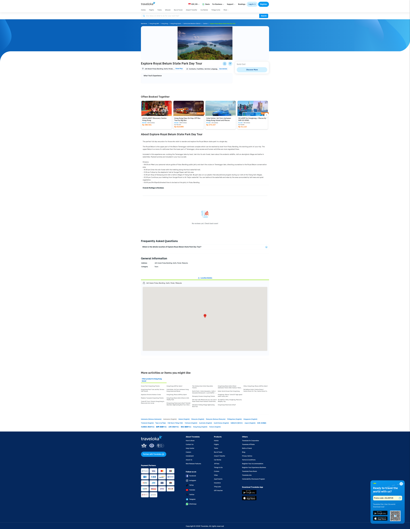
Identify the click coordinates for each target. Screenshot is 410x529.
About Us (189, 460)
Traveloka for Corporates (250, 441)
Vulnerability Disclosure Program (253, 479)
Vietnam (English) (191, 423)
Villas (216, 475)
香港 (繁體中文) (186, 427)
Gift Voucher (218, 490)
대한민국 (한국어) (237, 423)
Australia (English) (205, 423)
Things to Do (218, 467)
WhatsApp (192, 504)
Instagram (192, 480)
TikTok (191, 485)
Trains (216, 448)
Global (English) (184, 419)
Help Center (190, 448)
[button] (252, 4)
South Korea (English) (221, 423)
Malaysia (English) (197, 419)
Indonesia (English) (170, 419)
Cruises (216, 471)
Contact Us (189, 444)
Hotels (216, 441)
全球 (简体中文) (173, 427)
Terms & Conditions (249, 460)
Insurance (217, 483)
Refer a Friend (247, 448)
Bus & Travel (218, 452)
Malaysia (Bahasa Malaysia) (216, 419)
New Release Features (193, 464)
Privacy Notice (247, 456)
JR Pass (216, 464)
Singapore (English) (250, 419)
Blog (243, 452)
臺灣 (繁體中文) (161, 427)
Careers (188, 452)
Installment (190, 456)
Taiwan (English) (215, 427)
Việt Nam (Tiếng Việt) (175, 423)
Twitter (191, 495)
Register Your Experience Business (254, 467)
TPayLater (217, 487)
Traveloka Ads (247, 475)
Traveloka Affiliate (248, 444)
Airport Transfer (219, 456)
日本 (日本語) (261, 423)
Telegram (192, 499)
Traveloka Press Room (249, 471)
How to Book (190, 441)
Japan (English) (250, 423)
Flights (216, 444)
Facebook (192, 476)
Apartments (218, 479)
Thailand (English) (147, 423)
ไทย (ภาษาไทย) (160, 423)
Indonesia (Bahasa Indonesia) (151, 419)
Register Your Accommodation (252, 464)
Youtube (192, 490)
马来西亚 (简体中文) (147, 427)
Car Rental (217, 460)
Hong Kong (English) (200, 427)
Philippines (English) (234, 419)
